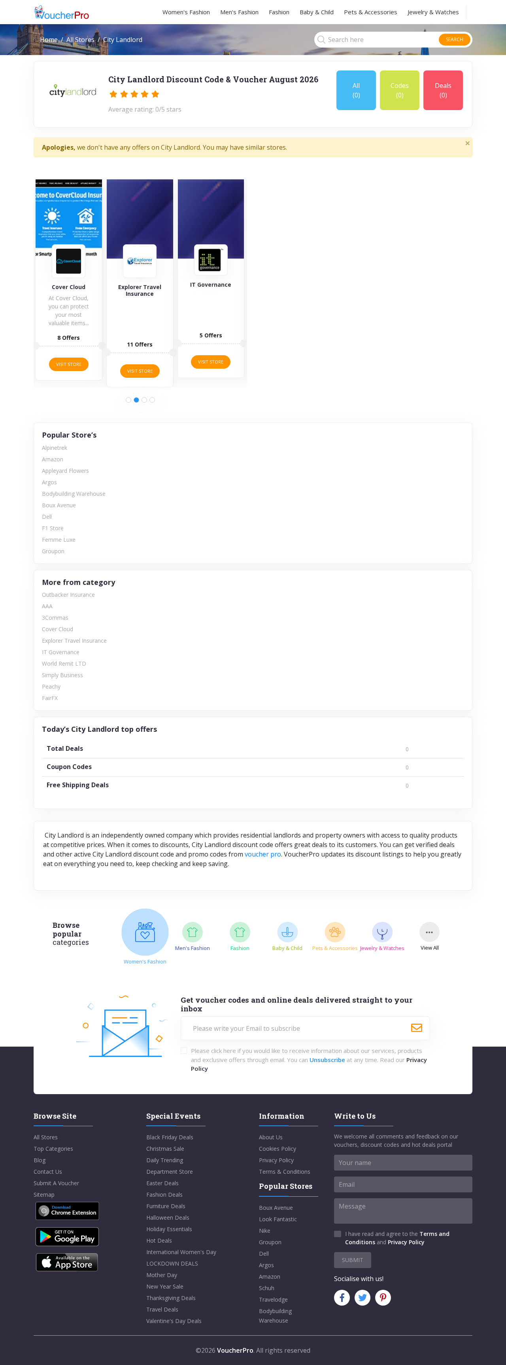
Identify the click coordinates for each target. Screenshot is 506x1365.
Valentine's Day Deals (174, 1321)
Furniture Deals (165, 1206)
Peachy (51, 686)
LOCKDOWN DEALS (172, 1263)
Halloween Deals (167, 1217)
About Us (271, 1137)
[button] (128, 400)
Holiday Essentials (169, 1229)
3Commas (55, 617)
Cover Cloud (57, 629)
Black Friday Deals (169, 1137)
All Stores (80, 39)
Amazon (52, 459)
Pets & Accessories (370, 12)
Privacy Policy (276, 1160)
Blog (39, 1160)
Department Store (169, 1171)
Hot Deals (159, 1240)
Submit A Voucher (56, 1183)
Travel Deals (162, 1309)
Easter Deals (162, 1183)
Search (454, 39)
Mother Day (161, 1275)
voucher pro (263, 854)
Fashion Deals (164, 1194)
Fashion (279, 12)
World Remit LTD (64, 663)
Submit (352, 1260)
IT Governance (60, 652)
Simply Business (62, 675)
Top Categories (53, 1148)
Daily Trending (164, 1160)
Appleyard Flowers (65, 470)
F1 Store (53, 528)
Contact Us (48, 1171)
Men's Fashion (239, 12)
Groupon (53, 551)
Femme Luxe (59, 539)
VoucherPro (235, 1350)
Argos (49, 482)
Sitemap (44, 1194)
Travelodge (273, 1299)
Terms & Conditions (284, 1171)
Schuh (266, 1288)
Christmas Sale (165, 1148)
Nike (264, 1230)
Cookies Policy (277, 1148)
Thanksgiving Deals (171, 1298)
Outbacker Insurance (68, 594)
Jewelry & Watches (433, 12)
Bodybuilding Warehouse (74, 493)
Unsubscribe (327, 1060)
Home (49, 39)
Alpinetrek (54, 447)
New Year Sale (164, 1286)
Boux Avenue (59, 505)
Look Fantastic (278, 1219)
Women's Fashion (186, 12)
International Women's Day (181, 1252)
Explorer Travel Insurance (74, 640)
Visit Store (68, 364)
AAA (47, 606)
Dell (47, 516)
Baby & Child (317, 12)
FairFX (50, 698)
